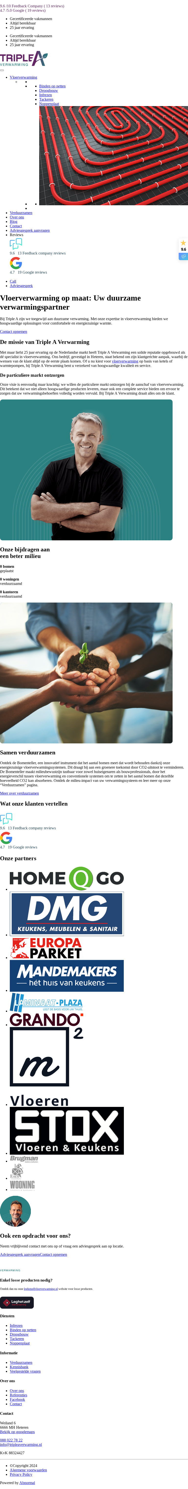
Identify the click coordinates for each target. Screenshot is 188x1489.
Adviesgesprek (21, 286)
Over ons (17, 217)
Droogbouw (48, 90)
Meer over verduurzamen (19, 793)
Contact (16, 226)
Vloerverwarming (23, 77)
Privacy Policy (21, 1474)
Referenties (18, 1395)
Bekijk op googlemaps (17, 1432)
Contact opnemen (13, 331)
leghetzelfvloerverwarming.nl (41, 1289)
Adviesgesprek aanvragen (30, 230)
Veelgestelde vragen (25, 1371)
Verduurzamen (21, 213)
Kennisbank (19, 1367)
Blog (13, 221)
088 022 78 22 (11, 1440)
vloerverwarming (125, 361)
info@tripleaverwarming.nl (21, 1444)
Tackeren (46, 99)
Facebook (17, 1399)
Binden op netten (52, 86)
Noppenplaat (49, 104)
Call (13, 281)
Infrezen (45, 95)
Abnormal (27, 1483)
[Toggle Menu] (2, 70)
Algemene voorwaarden (28, 1470)
